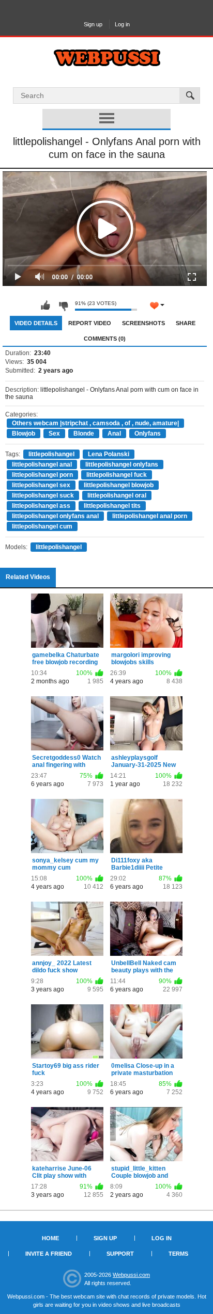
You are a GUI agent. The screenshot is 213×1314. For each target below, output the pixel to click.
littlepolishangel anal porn (149, 516)
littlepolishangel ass (41, 505)
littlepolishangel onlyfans (121, 464)
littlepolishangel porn (42, 474)
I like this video (45, 305)
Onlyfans (147, 433)
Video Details (35, 323)
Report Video (89, 323)
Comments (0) (105, 338)
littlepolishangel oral (116, 495)
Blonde (83, 433)
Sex (54, 433)
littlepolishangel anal (42, 464)
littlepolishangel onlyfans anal (55, 516)
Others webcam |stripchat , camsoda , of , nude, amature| (95, 423)
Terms (178, 1254)
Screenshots (143, 323)
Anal (114, 433)
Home (50, 1238)
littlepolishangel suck (43, 495)
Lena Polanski (108, 454)
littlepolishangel (51, 454)
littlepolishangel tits (112, 505)
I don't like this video (63, 305)
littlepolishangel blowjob (119, 485)
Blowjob (23, 433)
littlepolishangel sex (41, 485)
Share (185, 323)
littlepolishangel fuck (116, 474)
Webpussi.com (131, 1275)
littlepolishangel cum (42, 526)
